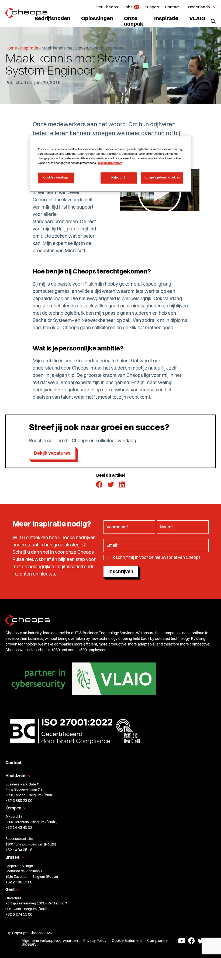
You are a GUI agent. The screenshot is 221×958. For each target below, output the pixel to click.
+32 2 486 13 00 (18, 882)
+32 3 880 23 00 (18, 800)
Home (11, 48)
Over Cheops (106, 7)
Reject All (118, 177)
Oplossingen (97, 19)
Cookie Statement (127, 940)
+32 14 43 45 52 (18, 828)
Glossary (29, 944)
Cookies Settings (55, 177)
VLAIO (197, 19)
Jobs (128, 7)
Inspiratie (166, 19)
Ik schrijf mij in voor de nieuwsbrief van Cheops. (157, 558)
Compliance (157, 940)
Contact (172, 7)
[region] (110, 164)
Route (48, 795)
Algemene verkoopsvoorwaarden (50, 940)
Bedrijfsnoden (52, 19)
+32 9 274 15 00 (18, 914)
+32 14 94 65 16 (18, 850)
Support (152, 7)
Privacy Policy (94, 940)
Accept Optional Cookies (162, 177)
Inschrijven (120, 571)
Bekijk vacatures (52, 453)
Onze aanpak (133, 21)
